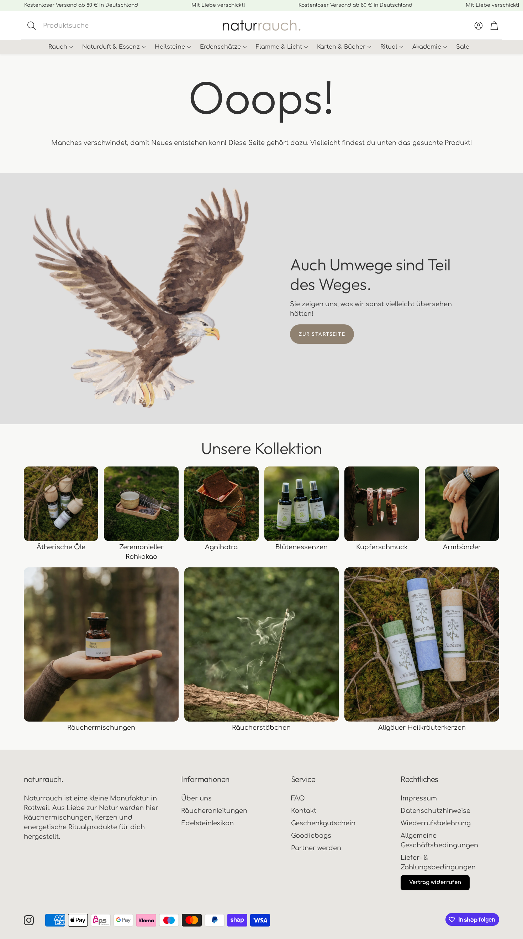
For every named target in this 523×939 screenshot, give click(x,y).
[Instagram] (29, 920)
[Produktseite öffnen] (61, 503)
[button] (82, 25)
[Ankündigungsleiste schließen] (516, 5)
